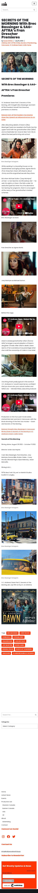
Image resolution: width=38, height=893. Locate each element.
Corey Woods (25, 633)
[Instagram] (3, 836)
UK (3, 815)
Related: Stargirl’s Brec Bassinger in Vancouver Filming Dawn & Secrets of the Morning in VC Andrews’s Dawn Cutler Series (18, 431)
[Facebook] (8, 836)
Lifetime (4, 43)
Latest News (5, 795)
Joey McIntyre (7, 645)
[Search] (34, 10)
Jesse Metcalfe (20, 641)
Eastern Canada (8, 808)
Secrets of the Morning (28, 43)
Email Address (8, 873)
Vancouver (5, 45)
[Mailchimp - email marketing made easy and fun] (13, 887)
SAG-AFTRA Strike (14, 43)
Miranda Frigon (7, 649)
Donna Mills (6, 637)
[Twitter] (13, 836)
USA (3, 812)
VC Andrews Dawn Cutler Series (20, 45)
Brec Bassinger (12, 633)
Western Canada (8, 805)
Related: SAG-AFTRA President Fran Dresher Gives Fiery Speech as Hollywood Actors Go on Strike (18, 117)
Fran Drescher (7, 641)
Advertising (6, 822)
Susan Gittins (8, 41)
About (3, 818)
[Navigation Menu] (34, 3)
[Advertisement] (19, 689)
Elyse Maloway (18, 637)
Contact (4, 825)
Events (3, 798)
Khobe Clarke (19, 645)
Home (3, 792)
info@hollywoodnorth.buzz (11, 851)
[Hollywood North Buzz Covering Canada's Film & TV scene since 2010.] (4, 3)
